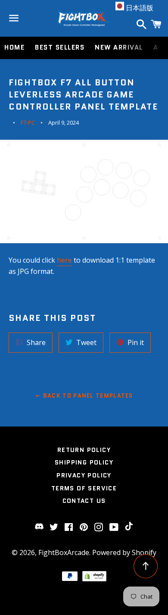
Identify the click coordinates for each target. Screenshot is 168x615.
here (64, 260)
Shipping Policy (84, 462)
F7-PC (28, 122)
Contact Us (84, 500)
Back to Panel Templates (87, 396)
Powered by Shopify (124, 552)
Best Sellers (59, 47)
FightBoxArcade (63, 552)
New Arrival (119, 47)
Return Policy (84, 450)
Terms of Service (84, 488)
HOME (14, 47)
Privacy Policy (84, 475)
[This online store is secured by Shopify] (94, 579)
